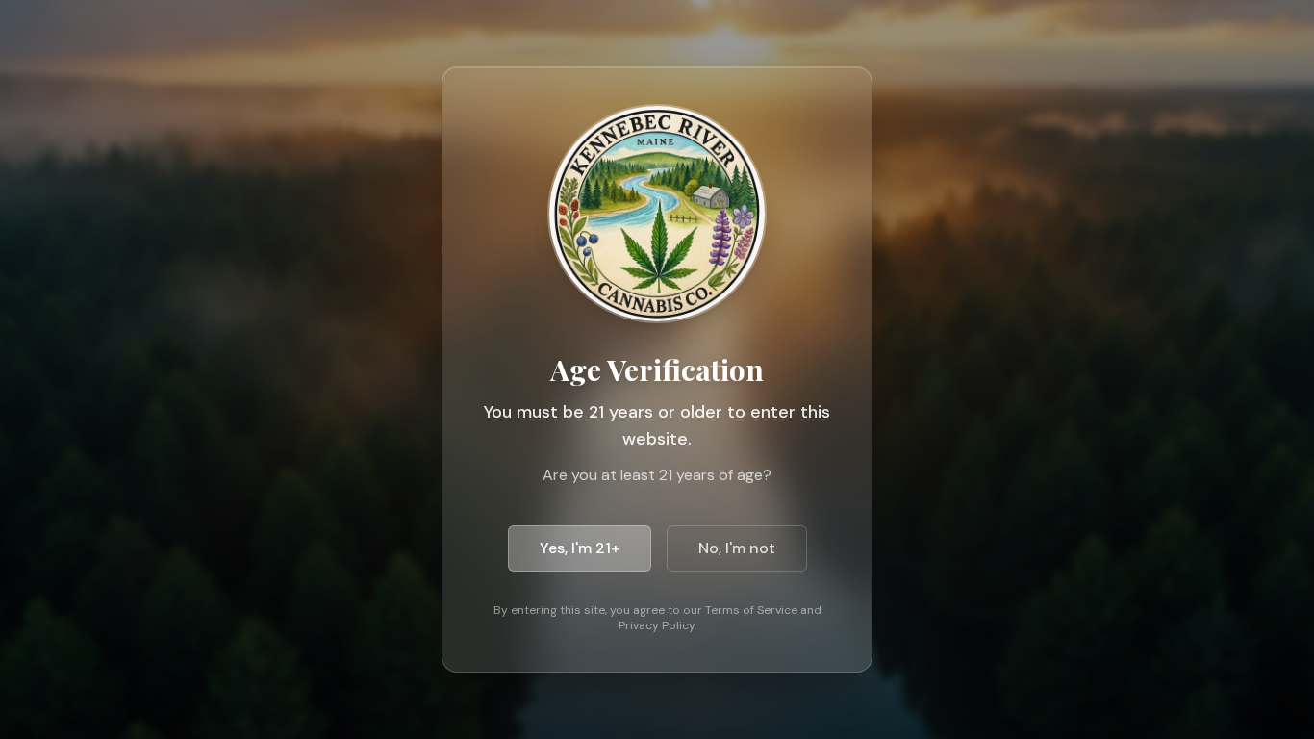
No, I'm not (736, 548)
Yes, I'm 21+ (579, 548)
